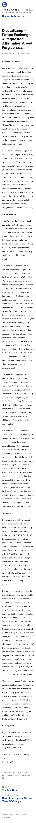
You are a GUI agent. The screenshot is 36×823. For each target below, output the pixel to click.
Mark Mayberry (9, 53)
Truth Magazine (10, 9)
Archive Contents (10, 775)
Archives (15, 16)
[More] (23, 16)
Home (5, 16)
